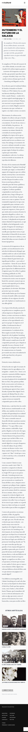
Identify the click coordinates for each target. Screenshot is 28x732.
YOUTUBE (12, 715)
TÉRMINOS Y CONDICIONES (8, 725)
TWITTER (12, 719)
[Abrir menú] (24, 2)
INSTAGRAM (12, 717)
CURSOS (4, 717)
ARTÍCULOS (4, 715)
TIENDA (3, 722)
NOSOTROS (4, 713)
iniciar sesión (7, 694)
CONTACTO (4, 719)
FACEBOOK (12, 713)
